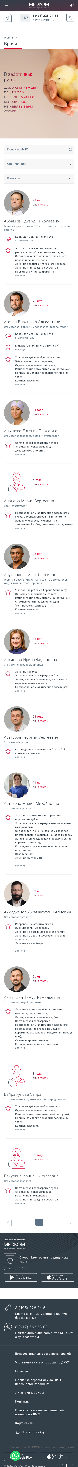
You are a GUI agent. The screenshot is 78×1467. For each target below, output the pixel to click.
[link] (6, 5)
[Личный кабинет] (70, 18)
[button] (6, 5)
